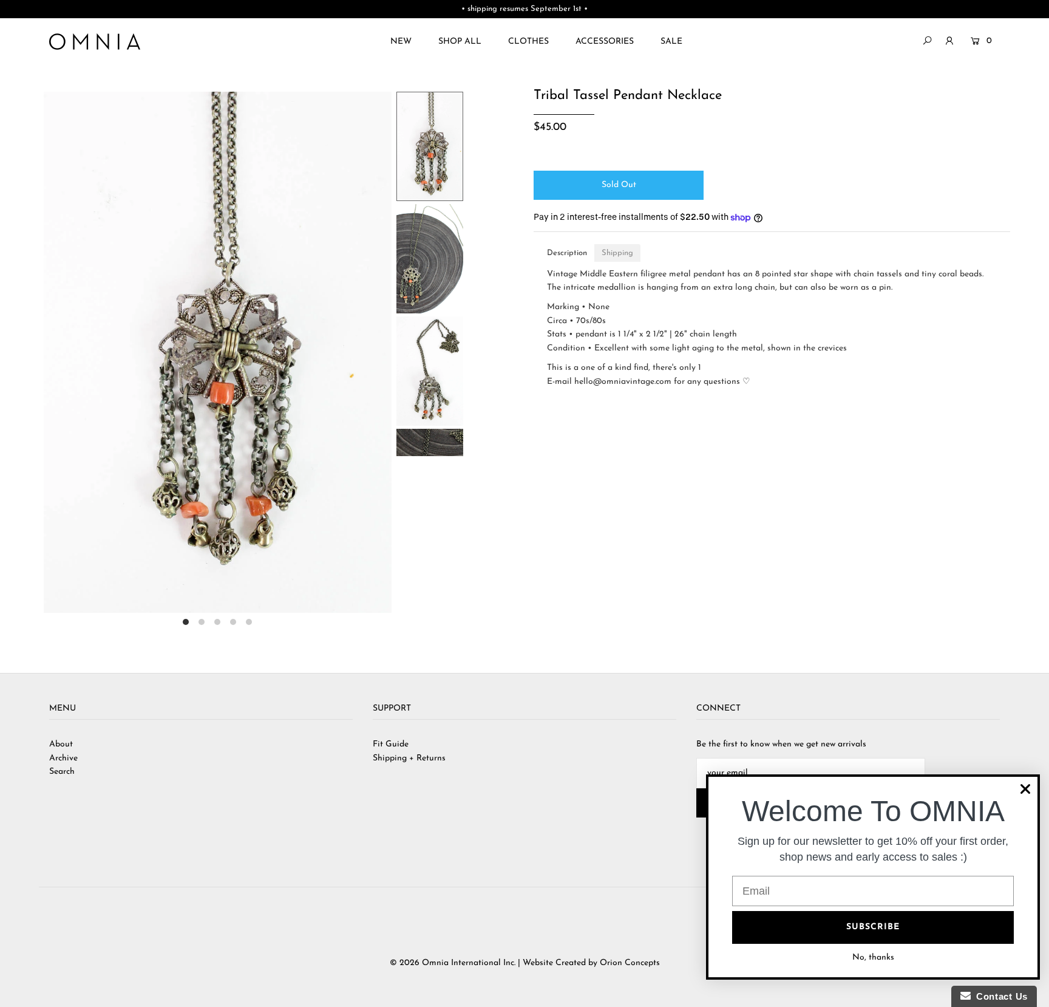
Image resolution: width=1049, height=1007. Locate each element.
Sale (671, 41)
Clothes (528, 41)
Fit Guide (391, 744)
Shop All (459, 41)
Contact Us (999, 996)
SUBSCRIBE (873, 927)
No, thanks (873, 957)
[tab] (567, 253)
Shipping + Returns (409, 758)
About (61, 744)
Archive (63, 758)
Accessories (604, 41)
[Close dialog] (1025, 789)
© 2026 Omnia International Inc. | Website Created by (495, 963)
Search (62, 771)
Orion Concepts (630, 963)
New (401, 41)
